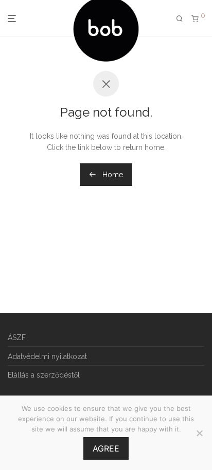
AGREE (106, 448)
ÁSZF (17, 337)
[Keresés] (179, 19)
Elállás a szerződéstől (44, 375)
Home (111, 175)
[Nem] (199, 433)
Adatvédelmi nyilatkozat (47, 356)
